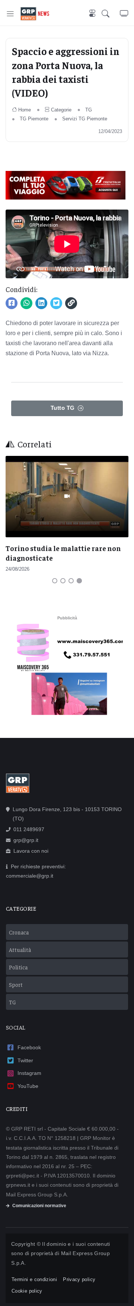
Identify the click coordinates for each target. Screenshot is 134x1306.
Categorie (61, 110)
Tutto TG (63, 408)
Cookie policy (27, 1291)
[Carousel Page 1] (54, 580)
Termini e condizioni (34, 1279)
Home (24, 110)
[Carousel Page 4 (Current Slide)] (79, 580)
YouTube (27, 1086)
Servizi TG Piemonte (84, 118)
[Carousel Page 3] (71, 580)
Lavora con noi (30, 851)
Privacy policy (79, 1279)
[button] (111, 13)
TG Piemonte (34, 118)
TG (88, 110)
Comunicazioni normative (39, 1205)
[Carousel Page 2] (63, 580)
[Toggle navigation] (10, 13)
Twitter (25, 1060)
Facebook (29, 1047)
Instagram (29, 1073)
